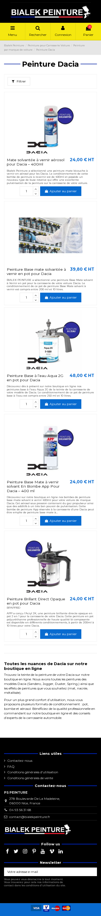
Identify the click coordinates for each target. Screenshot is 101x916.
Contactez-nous (19, 761)
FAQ (11, 766)
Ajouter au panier (63, 191)
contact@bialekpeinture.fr (29, 817)
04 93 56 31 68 (20, 810)
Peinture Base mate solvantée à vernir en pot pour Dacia (36, 271)
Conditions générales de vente (30, 778)
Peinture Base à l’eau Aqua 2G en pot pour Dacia (35, 378)
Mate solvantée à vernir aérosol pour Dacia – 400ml (35, 162)
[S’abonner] (92, 872)
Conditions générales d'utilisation (32, 772)
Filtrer (21, 81)
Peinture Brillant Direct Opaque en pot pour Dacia (36, 601)
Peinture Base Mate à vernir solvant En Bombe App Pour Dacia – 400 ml (33, 486)
